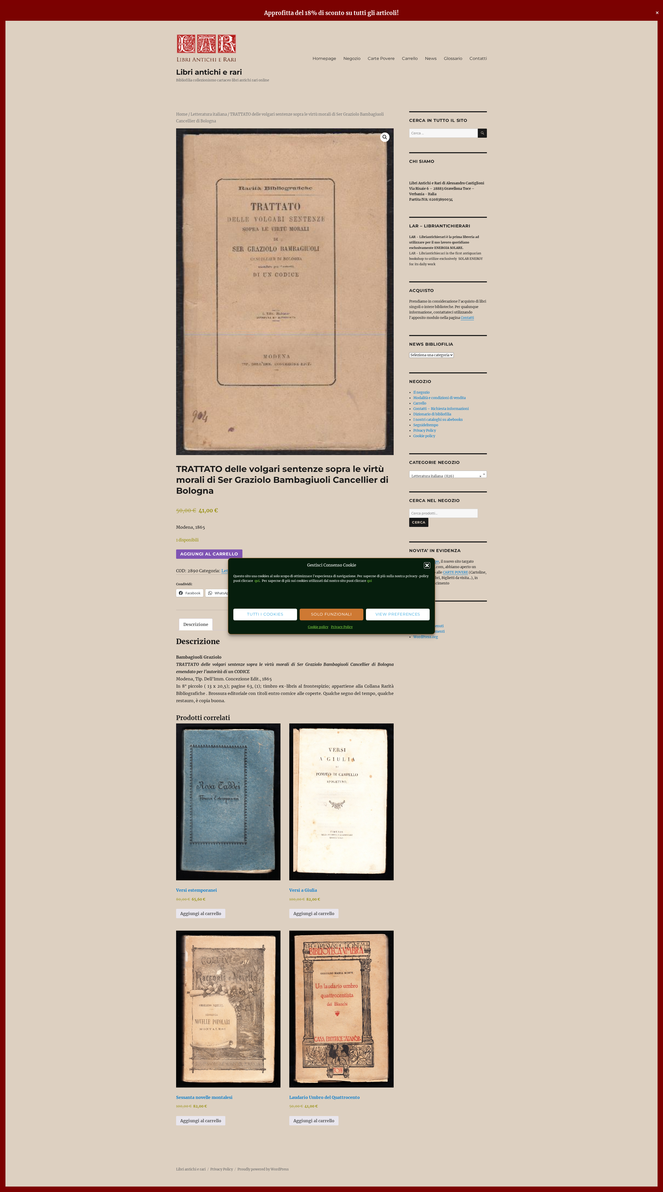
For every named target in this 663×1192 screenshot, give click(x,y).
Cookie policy (318, 627)
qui (257, 581)
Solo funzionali (331, 614)
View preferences (398, 614)
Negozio (352, 58)
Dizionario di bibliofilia (432, 414)
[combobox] (448, 474)
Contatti (478, 58)
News (431, 58)
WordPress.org (425, 637)
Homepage (324, 58)
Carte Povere (381, 58)
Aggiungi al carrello (209, 554)
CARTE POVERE (455, 572)
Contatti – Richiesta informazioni (441, 409)
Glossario (453, 58)
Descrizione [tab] (195, 624)
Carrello (410, 58)
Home (182, 114)
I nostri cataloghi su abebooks (438, 419)
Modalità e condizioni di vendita (439, 398)
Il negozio (421, 392)
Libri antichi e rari (209, 72)
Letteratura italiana (209, 114)
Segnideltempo (425, 425)
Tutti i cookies (265, 614)
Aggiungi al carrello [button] (200, 913)
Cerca (419, 522)
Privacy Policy (342, 627)
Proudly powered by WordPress (263, 1169)
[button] (427, 565)
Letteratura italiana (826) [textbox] (446, 476)
